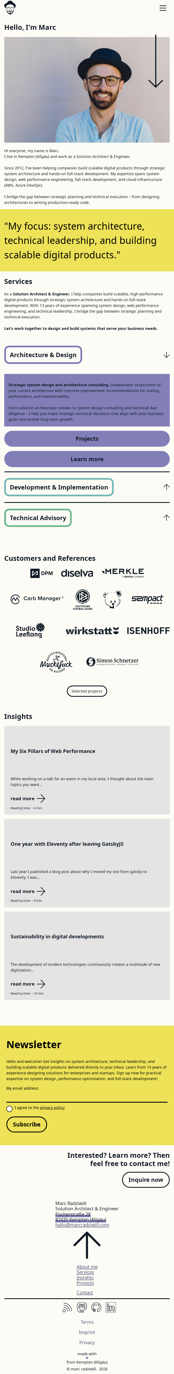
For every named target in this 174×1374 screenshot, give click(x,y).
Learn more (87, 459)
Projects (87, 438)
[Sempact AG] (147, 600)
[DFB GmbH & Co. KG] (82, 600)
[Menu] (163, 9)
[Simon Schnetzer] (112, 663)
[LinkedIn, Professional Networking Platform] (111, 1311)
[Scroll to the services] (156, 61)
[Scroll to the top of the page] (87, 1248)
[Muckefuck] (56, 662)
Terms (87, 1322)
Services (85, 1272)
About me (87, 1267)
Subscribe (27, 1124)
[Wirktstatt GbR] (92, 631)
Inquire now (146, 1180)
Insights (85, 1277)
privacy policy (52, 1107)
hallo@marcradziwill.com (82, 1225)
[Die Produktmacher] (41, 574)
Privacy (87, 1342)
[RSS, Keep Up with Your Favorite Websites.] (67, 1311)
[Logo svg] (10, 7)
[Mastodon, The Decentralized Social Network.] (82, 1311)
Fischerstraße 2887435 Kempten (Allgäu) (80, 1216)
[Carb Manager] (37, 600)
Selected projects (87, 691)
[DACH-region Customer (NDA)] (77, 574)
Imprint (87, 1332)
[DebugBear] (112, 600)
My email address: (22, 1088)
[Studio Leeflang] (30, 631)
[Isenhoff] (148, 631)
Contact (85, 1292)
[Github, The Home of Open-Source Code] (96, 1311)
